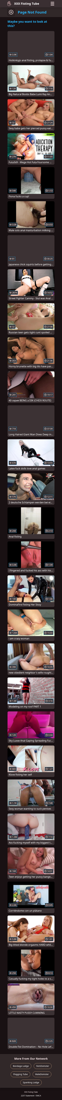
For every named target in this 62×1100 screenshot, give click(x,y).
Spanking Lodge (31, 1082)
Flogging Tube (20, 1074)
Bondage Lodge (21, 1066)
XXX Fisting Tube (26, 4)
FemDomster (42, 1066)
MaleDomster (42, 1074)
